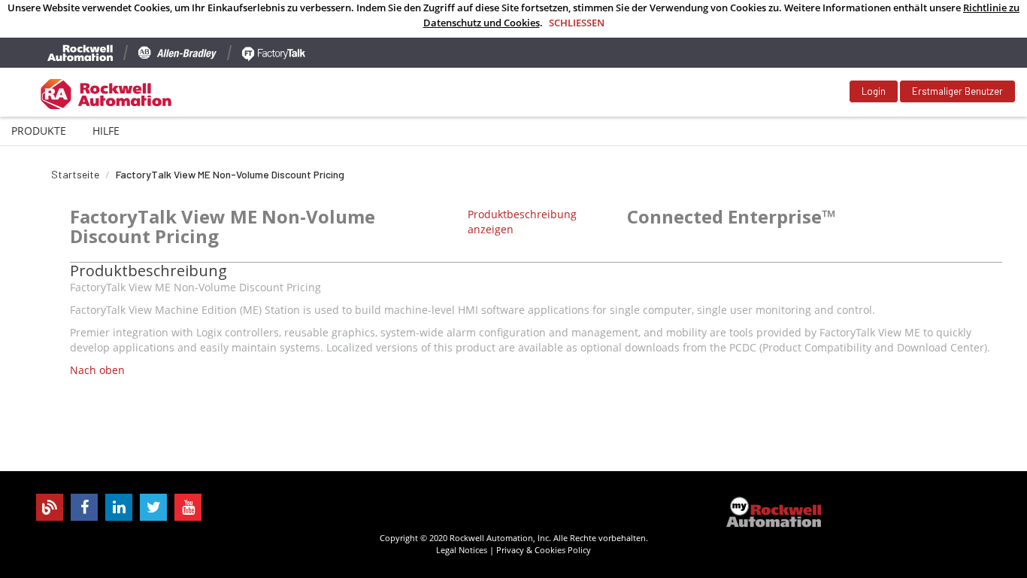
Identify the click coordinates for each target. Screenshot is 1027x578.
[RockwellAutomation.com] (80, 53)
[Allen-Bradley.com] (177, 53)
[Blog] (49, 507)
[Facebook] (84, 507)
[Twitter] (153, 507)
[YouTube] (187, 507)
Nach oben (97, 370)
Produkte (38, 130)
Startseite (75, 174)
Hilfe (106, 130)
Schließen (576, 22)
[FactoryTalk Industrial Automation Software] (273, 53)
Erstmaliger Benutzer (957, 91)
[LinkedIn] (118, 507)
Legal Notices (461, 549)
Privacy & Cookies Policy (543, 549)
